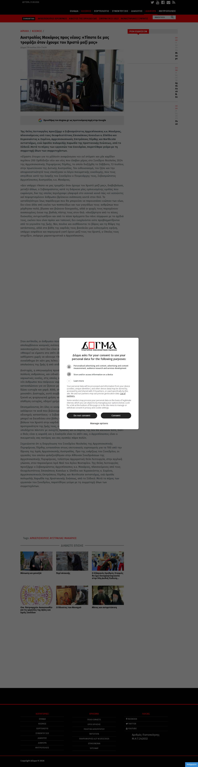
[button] (99, 381)
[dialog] (99, 383)
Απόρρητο (191, 764)
